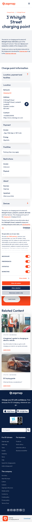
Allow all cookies (16, 283)
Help (3, 460)
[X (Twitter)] (14, 510)
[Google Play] (22, 411)
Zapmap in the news (7, 488)
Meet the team (6, 478)
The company (7, 471)
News (3, 457)
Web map (4, 444)
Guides (4, 450)
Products (18, 441)
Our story (4, 475)
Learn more (11, 299)
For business (20, 437)
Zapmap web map (10, 53)
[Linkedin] (17, 510)
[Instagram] (8, 510)
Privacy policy (5, 500)
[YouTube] (24, 510)
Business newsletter (21, 450)
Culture (4, 481)
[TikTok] (20, 510)
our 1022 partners (12, 236)
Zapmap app (23, 51)
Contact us (5, 494)
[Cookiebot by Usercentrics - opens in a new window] (23, 228)
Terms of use (5, 503)
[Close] (1, 518)
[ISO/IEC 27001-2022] (16, 421)
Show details (23, 278)
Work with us (19, 444)
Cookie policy (5, 497)
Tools (3, 447)
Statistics (4, 454)
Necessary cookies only (16, 292)
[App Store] (9, 411)
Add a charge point (7, 466)
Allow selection (16, 288)
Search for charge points (8, 463)
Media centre (5, 491)
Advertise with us (21, 447)
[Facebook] (11, 510)
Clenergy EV (7, 93)
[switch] (27, 261)
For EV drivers (7, 437)
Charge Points (10, 12)
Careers (4, 485)
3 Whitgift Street (20, 12)
